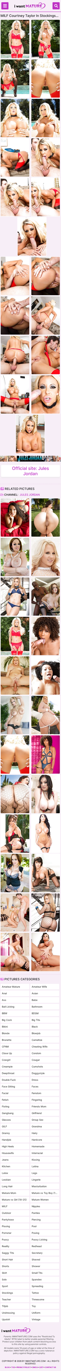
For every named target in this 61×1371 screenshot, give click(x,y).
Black (35, 1026)
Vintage (36, 1319)
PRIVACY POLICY (24, 1367)
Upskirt (6, 1319)
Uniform (36, 1312)
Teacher (6, 1299)
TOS (13, 1367)
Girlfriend (37, 1113)
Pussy (5, 1239)
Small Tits (37, 1272)
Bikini (5, 1026)
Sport (5, 1286)
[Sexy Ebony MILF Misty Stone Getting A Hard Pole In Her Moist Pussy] (45, 636)
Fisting (5, 1106)
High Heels (8, 1146)
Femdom (36, 1093)
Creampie (7, 1066)
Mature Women (40, 1199)
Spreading (37, 1286)
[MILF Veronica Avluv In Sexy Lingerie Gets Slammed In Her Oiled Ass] (15, 833)
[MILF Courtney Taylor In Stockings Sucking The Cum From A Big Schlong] (15, 636)
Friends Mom (39, 1106)
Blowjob (36, 1033)
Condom (36, 1053)
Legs (34, 1173)
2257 (41, 1367)
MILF (4, 1206)
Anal (4, 993)
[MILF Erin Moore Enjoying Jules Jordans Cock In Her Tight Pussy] (15, 675)
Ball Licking (8, 1006)
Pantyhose (8, 1219)
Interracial (37, 1153)
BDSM (35, 1013)
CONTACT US (50, 1367)
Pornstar (6, 1232)
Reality (5, 1246)
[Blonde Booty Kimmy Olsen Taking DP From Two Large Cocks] (45, 557)
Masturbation (39, 1186)
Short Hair (7, 1259)
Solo (4, 1279)
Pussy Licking (39, 1239)
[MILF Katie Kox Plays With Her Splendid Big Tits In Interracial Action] (15, 557)
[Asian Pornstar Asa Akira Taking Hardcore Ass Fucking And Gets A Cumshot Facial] (15, 517)
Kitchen (6, 1166)
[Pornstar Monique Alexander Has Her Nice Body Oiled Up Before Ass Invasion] (15, 952)
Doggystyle (38, 1073)
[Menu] (4, 5)
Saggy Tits (8, 1252)
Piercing (36, 1219)
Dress (35, 1079)
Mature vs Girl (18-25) (14, 1199)
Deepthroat (8, 1073)
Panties (36, 1212)
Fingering (37, 1099)
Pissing (6, 1226)
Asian (35, 993)
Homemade (38, 1146)
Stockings (7, 1292)
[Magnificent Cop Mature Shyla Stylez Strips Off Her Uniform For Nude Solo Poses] (15, 715)
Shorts (5, 1266)
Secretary (37, 1252)
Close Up (7, 1053)
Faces (35, 1086)
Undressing (8, 1312)
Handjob (6, 1139)
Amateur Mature (11, 986)
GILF (4, 1126)
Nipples (36, 1206)
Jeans (5, 1159)
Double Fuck (9, 1079)
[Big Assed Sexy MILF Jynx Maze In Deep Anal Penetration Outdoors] (45, 517)
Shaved (36, 1259)
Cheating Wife (39, 1046)
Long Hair (7, 1186)
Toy (34, 1306)
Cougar (36, 1059)
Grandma (37, 1126)
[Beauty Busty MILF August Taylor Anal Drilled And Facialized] (45, 833)
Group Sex (37, 1119)
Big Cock (7, 1019)
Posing (35, 1232)
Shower (36, 1266)
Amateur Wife (39, 986)
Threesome (38, 1299)
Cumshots (37, 1066)
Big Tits (36, 1019)
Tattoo (35, 1292)
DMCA (35, 1367)
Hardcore (37, 1139)
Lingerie (36, 1179)
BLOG (7, 1367)
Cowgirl (6, 1059)
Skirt (4, 1272)
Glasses (6, 1119)
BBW (4, 1013)
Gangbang (8, 1113)
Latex (5, 1173)
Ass (4, 1000)
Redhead (37, 1246)
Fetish (5, 1099)
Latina (35, 1166)
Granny (6, 1133)
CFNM (5, 1046)
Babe (34, 1000)
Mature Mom (9, 1192)
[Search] (56, 5)
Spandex (37, 1279)
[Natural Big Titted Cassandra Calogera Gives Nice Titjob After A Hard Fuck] (45, 794)
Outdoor (6, 1212)
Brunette (6, 1039)
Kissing (36, 1159)
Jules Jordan (29, 494)
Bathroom (37, 1006)
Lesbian (6, 1179)
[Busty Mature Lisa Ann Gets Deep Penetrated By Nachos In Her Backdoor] (45, 952)
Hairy (34, 1133)
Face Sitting (8, 1086)
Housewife (8, 1153)
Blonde (5, 1033)
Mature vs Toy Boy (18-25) (45, 1192)
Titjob (5, 1306)
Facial (5, 1093)
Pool (34, 1226)
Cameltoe (37, 1039)
